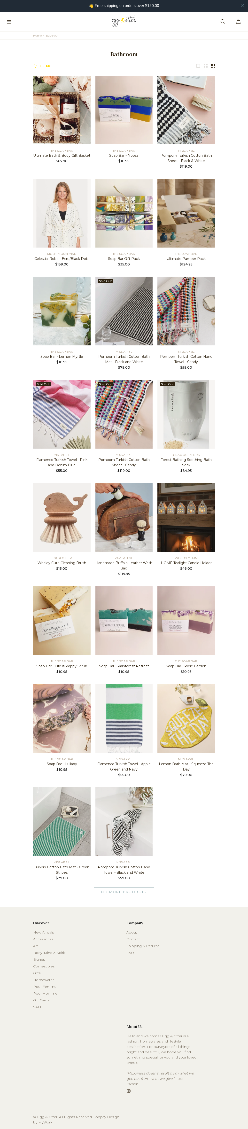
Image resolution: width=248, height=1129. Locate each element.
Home (37, 35)
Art (35, 946)
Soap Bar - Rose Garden (186, 666)
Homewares (43, 980)
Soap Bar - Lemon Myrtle (61, 356)
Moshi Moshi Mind (62, 254)
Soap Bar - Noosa (124, 155)
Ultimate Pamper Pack (186, 259)
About (131, 932)
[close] (242, 5)
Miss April (186, 150)
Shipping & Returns (142, 946)
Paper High (124, 558)
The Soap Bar (62, 150)
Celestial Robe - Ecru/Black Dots (61, 259)
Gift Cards (41, 1000)
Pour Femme (44, 986)
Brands (39, 959)
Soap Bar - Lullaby (62, 764)
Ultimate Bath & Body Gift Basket (61, 155)
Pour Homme (45, 993)
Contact (133, 939)
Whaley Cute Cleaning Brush (62, 563)
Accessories (43, 939)
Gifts (36, 973)
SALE (37, 1007)
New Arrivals (43, 932)
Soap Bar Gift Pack (124, 259)
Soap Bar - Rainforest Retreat (124, 666)
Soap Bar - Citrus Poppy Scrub (61, 666)
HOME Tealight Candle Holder (186, 563)
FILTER (45, 66)
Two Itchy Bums (186, 558)
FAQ (130, 952)
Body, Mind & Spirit (49, 952)
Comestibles (43, 966)
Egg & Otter (62, 558)
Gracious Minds (186, 455)
